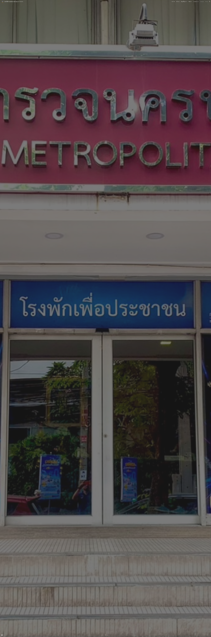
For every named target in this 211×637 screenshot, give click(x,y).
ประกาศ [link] (173, 1)
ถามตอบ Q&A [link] (196, 1)
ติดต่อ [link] (190, 1)
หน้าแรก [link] (178, 1)
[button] (209, 1)
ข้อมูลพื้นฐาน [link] (183, 1)
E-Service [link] (202, 1)
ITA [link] (206, 1)
